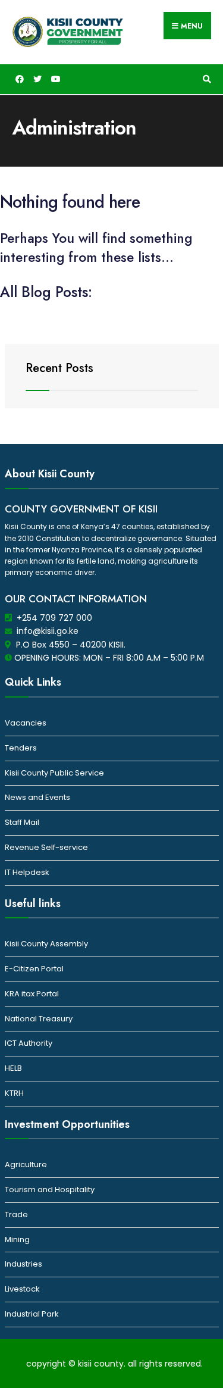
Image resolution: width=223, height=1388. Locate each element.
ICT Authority (28, 1043)
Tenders (21, 748)
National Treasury (39, 1018)
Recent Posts (59, 368)
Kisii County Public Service (54, 773)
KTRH (14, 1093)
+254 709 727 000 (54, 618)
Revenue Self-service (46, 847)
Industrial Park (32, 1314)
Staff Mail (22, 822)
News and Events (37, 797)
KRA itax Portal (32, 993)
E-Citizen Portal (34, 968)
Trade (16, 1214)
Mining (17, 1239)
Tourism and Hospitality (50, 1189)
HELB (13, 1068)
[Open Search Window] (205, 79)
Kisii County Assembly (46, 943)
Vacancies (25, 723)
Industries (23, 1264)
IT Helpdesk (27, 872)
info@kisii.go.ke (47, 631)
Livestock (22, 1289)
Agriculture (26, 1164)
